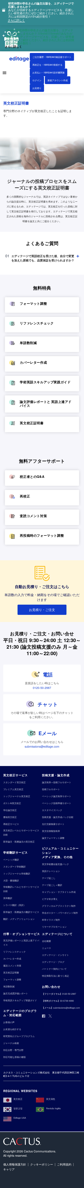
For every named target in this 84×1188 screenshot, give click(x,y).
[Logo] (19, 60)
